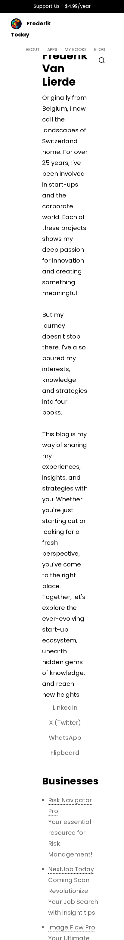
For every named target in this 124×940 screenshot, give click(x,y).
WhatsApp (65, 737)
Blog (99, 49)
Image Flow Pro (71, 927)
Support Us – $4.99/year (62, 6)
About (33, 49)
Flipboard (64, 753)
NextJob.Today (71, 869)
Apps (52, 49)
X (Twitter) (65, 722)
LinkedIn (65, 707)
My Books (76, 49)
